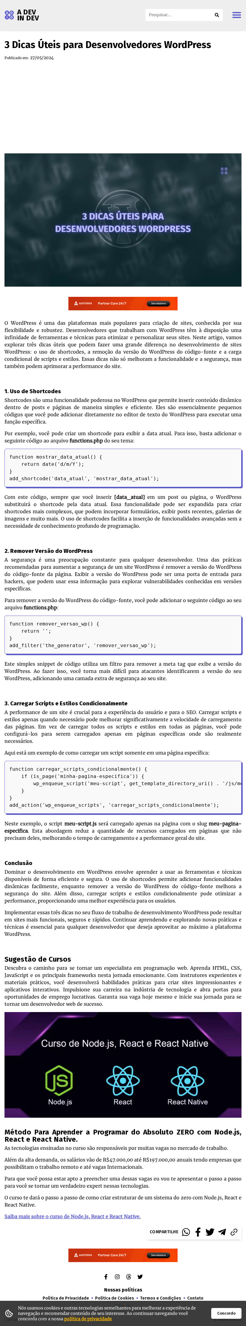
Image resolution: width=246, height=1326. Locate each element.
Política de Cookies (114, 1298)
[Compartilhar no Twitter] (210, 1232)
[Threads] (128, 1276)
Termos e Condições (160, 1298)
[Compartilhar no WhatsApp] (186, 1232)
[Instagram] (117, 1276)
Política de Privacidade (66, 1298)
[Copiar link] (234, 1232)
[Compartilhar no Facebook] (198, 1232)
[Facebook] (106, 1276)
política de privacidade (88, 1318)
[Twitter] (140, 1276)
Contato (195, 1298)
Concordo (226, 1313)
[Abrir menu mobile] (237, 15)
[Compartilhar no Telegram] (222, 1232)
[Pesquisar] (217, 15)
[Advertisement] (123, 107)
